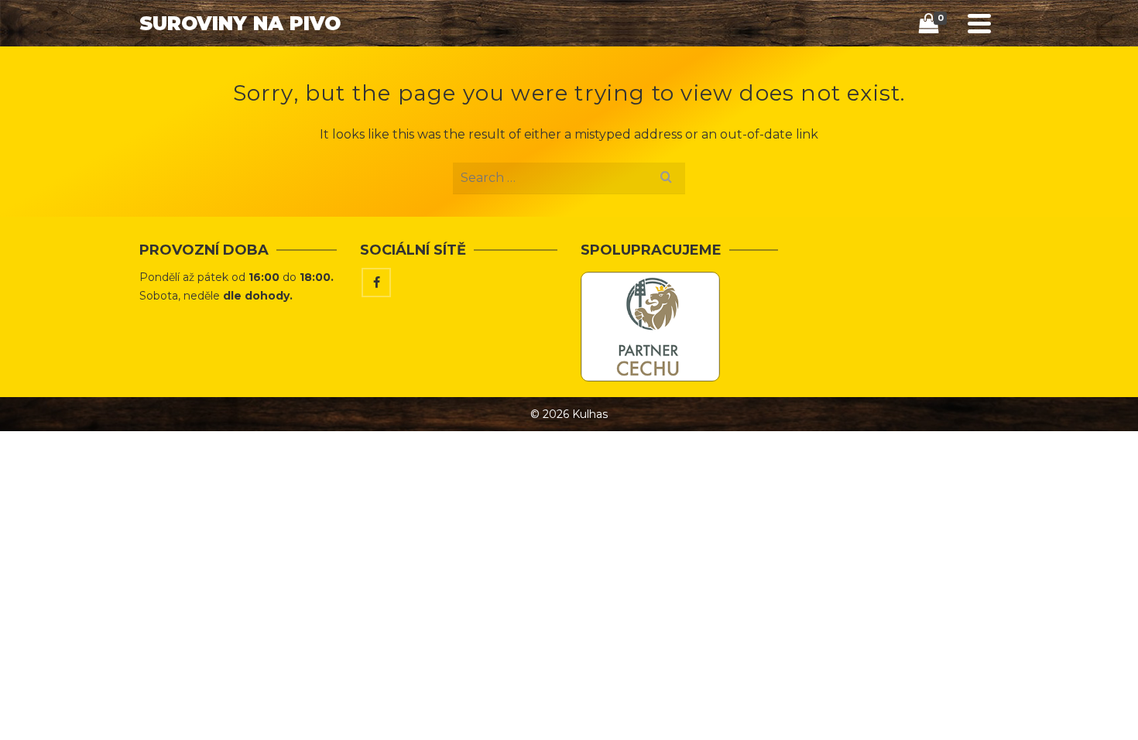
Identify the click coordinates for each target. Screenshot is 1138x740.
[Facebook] (376, 282)
